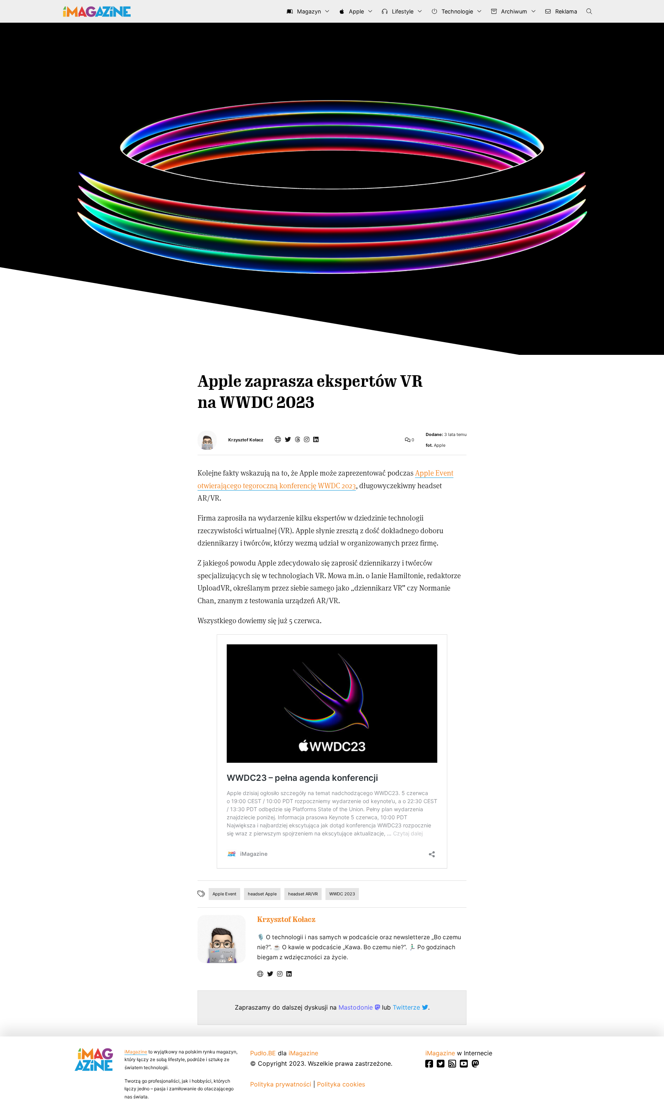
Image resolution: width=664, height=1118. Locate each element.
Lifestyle (401, 11)
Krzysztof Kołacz (245, 440)
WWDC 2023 (342, 894)
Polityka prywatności (280, 1084)
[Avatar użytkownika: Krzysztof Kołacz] (222, 939)
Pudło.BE (263, 1053)
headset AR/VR (303, 894)
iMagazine (135, 1052)
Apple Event (224, 894)
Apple (355, 11)
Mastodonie (357, 1007)
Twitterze (407, 1007)
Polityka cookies (341, 1084)
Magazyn (308, 11)
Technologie (456, 11)
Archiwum (513, 11)
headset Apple (262, 894)
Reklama (565, 11)
